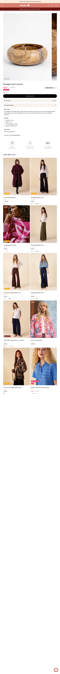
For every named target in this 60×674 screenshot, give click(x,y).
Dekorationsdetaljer (18, 11)
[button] (2, 5)
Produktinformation (9, 105)
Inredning (6, 11)
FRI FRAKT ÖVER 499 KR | (24, 1)
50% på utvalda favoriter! (28, 9)
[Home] (25, 5)
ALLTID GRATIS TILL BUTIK (35, 1)
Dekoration (11, 11)
